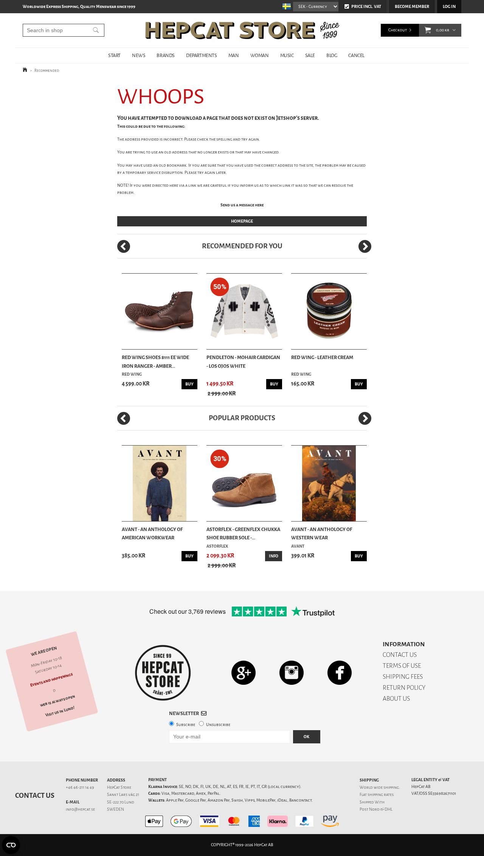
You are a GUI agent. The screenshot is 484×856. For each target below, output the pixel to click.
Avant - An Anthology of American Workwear (152, 533)
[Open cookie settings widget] (11, 845)
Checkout (397, 30)
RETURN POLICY (404, 688)
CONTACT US (400, 655)
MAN (233, 55)
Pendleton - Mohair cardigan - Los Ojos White (243, 361)
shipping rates (380, 794)
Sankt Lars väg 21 (123, 794)
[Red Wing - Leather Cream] (329, 311)
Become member (412, 6)
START (114, 55)
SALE (310, 55)
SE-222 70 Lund (120, 802)
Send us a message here (242, 205)
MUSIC (287, 55)
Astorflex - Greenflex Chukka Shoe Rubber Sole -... (243, 533)
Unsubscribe (218, 725)
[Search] (96, 30)
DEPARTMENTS (201, 55)
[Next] (364, 246)
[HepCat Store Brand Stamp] (163, 672)
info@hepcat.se (80, 809)
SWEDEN (115, 809)
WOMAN (259, 55)
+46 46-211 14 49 (80, 787)
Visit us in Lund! (60, 711)
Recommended (46, 70)
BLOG (331, 55)
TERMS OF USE (402, 666)
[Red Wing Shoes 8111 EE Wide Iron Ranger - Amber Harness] (159, 311)
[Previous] (123, 246)
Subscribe (185, 725)
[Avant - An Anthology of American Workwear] (159, 483)
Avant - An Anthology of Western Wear (321, 533)
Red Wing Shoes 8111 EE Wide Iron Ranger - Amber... (155, 361)
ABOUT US (396, 699)
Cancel (356, 55)
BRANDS (166, 55)
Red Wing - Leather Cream (322, 357)
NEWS (138, 55)
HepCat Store (119, 787)
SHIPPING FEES (403, 677)
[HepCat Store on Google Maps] (243, 672)
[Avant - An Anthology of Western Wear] (329, 483)
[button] (428, 30)
